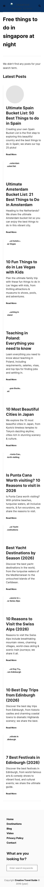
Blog (9, 828)
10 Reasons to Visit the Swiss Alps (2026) (20, 624)
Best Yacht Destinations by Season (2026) (20, 552)
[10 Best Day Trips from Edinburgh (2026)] (15, 676)
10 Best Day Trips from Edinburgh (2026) (22, 695)
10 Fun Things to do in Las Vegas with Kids (21, 266)
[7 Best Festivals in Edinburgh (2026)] (15, 744)
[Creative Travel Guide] (21, 6)
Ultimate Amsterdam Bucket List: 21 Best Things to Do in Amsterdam (22, 194)
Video (10, 833)
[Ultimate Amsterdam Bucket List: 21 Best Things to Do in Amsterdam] (15, 171)
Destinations (14, 823)
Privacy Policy (15, 838)
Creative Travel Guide (26, 880)
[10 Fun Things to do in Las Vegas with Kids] (15, 248)
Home (10, 819)
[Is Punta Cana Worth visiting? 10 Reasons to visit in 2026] (15, 462)
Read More (11, 154)
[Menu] (4, 6)
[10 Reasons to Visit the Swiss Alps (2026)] (15, 605)
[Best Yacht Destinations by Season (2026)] (15, 534)
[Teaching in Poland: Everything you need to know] (15, 319)
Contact (11, 842)
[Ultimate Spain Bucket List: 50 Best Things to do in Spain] (15, 94)
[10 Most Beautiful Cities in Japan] (15, 396)
